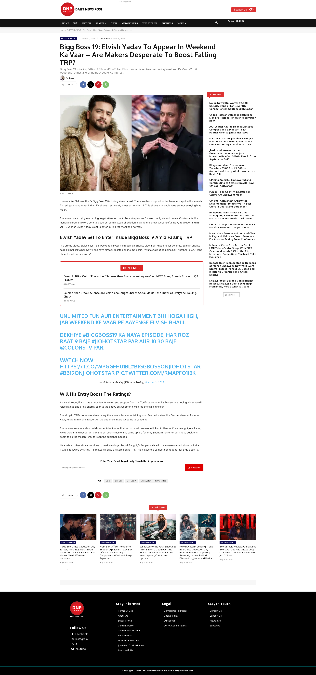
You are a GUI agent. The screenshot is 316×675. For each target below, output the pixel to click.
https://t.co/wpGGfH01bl (95, 366)
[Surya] (63, 78)
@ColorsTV (76, 347)
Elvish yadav (146, 481)
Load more (230, 294)
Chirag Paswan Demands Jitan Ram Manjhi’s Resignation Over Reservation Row (232, 117)
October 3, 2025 (154, 382)
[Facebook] (83, 84)
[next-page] (67, 570)
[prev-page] (62, 570)
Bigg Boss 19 (131, 481)
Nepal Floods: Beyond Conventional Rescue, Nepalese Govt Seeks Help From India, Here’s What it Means (231, 283)
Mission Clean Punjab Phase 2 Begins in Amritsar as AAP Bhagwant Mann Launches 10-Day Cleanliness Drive (231, 141)
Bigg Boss (118, 481)
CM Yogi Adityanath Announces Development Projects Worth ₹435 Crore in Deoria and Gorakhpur (230, 203)
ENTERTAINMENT (74, 30)
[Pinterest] (98, 84)
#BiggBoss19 (100, 334)
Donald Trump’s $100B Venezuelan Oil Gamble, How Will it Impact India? (232, 226)
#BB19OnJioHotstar (87, 372)
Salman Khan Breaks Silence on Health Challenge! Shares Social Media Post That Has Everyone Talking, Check (130, 294)
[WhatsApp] (106, 84)
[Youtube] (72, 649)
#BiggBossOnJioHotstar (166, 366)
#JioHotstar (109, 341)
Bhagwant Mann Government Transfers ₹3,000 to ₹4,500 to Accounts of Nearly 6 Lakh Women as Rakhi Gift (232, 170)
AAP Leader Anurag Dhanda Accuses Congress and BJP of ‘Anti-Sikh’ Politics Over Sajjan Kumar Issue (231, 129)
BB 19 (108, 481)
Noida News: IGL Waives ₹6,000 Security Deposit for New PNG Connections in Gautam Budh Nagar (231, 105)
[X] (90, 84)
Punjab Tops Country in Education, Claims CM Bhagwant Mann (230, 193)
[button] (216, 22)
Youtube (80, 649)
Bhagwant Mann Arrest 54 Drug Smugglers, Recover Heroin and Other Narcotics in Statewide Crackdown (232, 215)
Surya (71, 78)
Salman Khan (160, 481)
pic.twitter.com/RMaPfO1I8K (156, 372)
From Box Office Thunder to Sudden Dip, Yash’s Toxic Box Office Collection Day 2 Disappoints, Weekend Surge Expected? (116, 552)
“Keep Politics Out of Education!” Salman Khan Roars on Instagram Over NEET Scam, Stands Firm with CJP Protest (131, 278)
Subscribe (195, 467)
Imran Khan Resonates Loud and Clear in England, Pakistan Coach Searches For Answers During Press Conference (232, 236)
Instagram (81, 639)
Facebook (81, 634)
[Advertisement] (171, 10)
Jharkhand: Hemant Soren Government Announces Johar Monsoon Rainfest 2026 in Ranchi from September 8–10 (232, 155)
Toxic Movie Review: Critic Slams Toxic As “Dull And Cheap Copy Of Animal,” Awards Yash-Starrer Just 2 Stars (238, 551)
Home (62, 30)
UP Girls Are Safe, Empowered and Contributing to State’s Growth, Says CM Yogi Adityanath (231, 182)
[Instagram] (72, 639)
